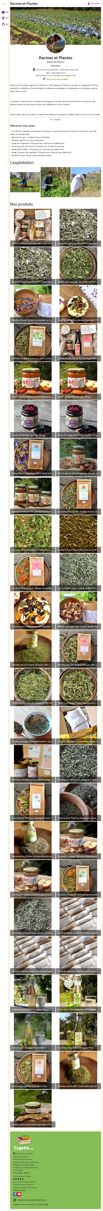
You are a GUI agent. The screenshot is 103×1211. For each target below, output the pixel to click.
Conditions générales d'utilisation (26, 1162)
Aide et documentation (24, 1153)
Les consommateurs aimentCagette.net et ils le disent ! (24, 1183)
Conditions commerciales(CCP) (25, 1167)
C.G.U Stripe (18, 1170)
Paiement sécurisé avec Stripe (25, 1187)
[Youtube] (19, 1194)
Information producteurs (22, 1159)
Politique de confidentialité (23, 1165)
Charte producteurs (20, 1156)
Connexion (95, 3)
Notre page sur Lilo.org (21, 1176)
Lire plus (57, 119)
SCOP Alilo (43, 1204)
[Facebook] (15, 1194)
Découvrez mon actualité (57, 79)
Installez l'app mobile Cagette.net (31, 1200)
